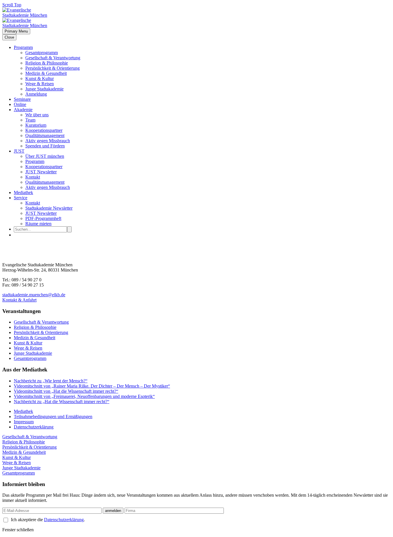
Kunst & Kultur (39, 78)
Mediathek (23, 192)
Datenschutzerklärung (34, 426)
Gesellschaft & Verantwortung (52, 57)
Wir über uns (37, 114)
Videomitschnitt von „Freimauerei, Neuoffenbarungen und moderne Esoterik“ (84, 396)
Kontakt (32, 176)
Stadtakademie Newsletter (49, 208)
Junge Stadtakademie (44, 88)
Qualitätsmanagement (44, 135)
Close (9, 37)
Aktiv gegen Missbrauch (47, 140)
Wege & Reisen (39, 83)
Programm (23, 47)
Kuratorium (35, 125)
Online (20, 104)
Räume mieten (38, 223)
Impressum (24, 421)
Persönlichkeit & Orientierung (52, 68)
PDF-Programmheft (43, 218)
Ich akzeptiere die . (48, 519)
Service (20, 197)
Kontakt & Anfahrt (19, 299)
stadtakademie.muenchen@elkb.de (33, 294)
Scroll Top (11, 4)
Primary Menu (16, 31)
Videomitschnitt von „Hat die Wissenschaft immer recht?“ (66, 391)
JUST (19, 151)
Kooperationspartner (43, 130)
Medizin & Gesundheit (46, 73)
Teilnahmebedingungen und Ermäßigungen (53, 416)
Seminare (22, 99)
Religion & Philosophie (46, 62)
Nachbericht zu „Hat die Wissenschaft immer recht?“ (61, 401)
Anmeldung (36, 94)
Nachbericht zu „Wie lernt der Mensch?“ (50, 380)
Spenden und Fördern (45, 145)
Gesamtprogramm (41, 52)
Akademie (23, 109)
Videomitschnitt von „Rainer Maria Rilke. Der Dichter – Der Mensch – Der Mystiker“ (92, 386)
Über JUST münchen (44, 156)
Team (30, 119)
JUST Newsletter (41, 171)
